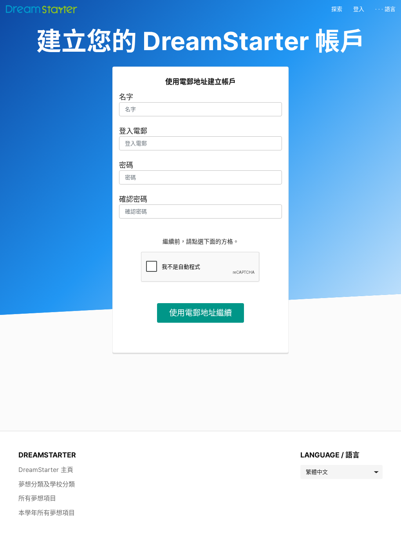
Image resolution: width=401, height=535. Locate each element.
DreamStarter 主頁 (45, 470)
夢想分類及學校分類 (46, 484)
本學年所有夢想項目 (46, 513)
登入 (358, 8)
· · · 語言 (385, 8)
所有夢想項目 (37, 498)
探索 (336, 8)
